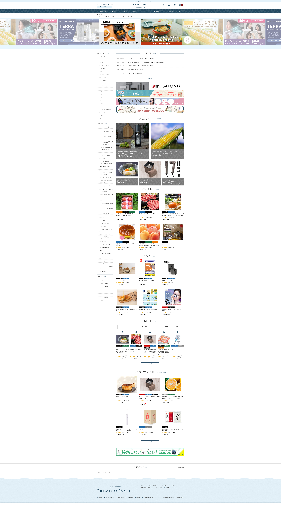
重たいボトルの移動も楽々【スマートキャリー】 (106, 254)
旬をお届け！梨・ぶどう (105, 177)
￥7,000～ (102, 300)
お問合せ (167, 487)
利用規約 (138, 497)
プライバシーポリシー (110, 497)
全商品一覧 (103, 11)
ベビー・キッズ (103, 112)
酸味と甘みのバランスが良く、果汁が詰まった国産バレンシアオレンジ (106, 172)
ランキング (144, 11)
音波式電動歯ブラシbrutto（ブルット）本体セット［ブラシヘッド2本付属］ (126, 429)
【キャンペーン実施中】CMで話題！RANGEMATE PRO (106, 162)
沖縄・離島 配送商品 (158, 11)
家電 (101, 106)
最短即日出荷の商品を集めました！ (106, 204)
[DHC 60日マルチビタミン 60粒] (150, 268)
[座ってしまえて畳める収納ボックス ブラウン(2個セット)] (150, 339)
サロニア (114, 16)
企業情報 (100, 497)
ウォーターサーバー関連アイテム (106, 267)
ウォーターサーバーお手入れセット (106, 209)
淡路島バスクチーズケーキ (122, 396)
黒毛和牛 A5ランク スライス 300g (147, 213)
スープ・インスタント (105, 86)
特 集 (125, 11)
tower (101, 250)
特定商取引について (122, 497)
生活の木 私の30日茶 (105, 234)
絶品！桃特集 (103, 158)
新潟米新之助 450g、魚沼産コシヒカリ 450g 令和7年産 (173, 429)
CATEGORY (103, 53)
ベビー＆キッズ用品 (104, 223)
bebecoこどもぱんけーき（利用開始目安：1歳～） (126, 310)
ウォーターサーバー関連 (105, 109)
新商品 (134, 11)
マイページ (169, 7)
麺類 (101, 71)
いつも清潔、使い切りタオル (106, 213)
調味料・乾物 (103, 77)
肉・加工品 (102, 62)
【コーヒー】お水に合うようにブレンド (106, 185)
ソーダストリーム (107, 16)
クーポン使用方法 (163, 485)
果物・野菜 (102, 68)
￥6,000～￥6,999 (104, 297)
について (174, 11)
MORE (150, 78)
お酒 (101, 91)
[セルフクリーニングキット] (150, 417)
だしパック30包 (166, 244)
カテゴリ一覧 (115, 11)
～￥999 (101, 280)
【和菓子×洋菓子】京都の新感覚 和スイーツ (106, 181)
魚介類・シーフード (104, 65)
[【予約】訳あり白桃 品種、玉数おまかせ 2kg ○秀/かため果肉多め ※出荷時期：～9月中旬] (164, 339)
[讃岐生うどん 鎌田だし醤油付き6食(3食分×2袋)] (122, 339)
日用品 (101, 94)
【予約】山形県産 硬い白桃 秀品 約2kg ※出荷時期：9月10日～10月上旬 (126, 214)
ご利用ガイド (173, 485)
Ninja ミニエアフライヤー (168, 280)
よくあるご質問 (159, 487)
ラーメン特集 (103, 226)
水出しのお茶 (103, 220)
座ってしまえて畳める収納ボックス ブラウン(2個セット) (150, 350)
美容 (101, 97)
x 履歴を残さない (180, 467)
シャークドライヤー (122, 16)
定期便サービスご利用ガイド (146, 487)
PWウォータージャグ (104, 247)
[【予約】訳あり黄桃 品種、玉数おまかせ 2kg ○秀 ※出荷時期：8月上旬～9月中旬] (150, 232)
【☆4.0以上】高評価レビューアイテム (106, 237)
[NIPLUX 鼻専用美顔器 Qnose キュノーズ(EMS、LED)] (173, 297)
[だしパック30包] (173, 232)
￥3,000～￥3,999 (104, 289)
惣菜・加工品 (103, 80)
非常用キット (174, 349)
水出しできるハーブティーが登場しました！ (106, 199)
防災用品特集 (103, 241)
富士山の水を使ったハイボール (106, 230)
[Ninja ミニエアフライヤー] (173, 268)
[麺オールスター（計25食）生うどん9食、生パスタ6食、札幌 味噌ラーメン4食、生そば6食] (173, 201)
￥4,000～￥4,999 (104, 292)
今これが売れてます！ (105, 263)
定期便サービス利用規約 (148, 497)
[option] (128, 32)
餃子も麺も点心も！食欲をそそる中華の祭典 (106, 190)
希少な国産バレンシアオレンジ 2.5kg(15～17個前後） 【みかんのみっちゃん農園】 (172, 397)
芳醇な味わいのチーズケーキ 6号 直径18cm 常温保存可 (126, 244)
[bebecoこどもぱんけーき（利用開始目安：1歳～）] (127, 297)
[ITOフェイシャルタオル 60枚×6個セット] (150, 297)
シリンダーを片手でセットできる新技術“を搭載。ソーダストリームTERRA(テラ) (106, 142)
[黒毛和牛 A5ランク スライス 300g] (150, 201)
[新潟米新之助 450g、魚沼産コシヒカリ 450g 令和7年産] (173, 417)
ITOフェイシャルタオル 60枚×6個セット (149, 309)
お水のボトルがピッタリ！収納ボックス (106, 216)
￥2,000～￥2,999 (104, 286)
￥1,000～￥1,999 (104, 283)
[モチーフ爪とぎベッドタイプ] (127, 268)
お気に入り (175, 7)
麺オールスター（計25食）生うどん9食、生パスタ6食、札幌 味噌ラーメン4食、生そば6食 (173, 214)
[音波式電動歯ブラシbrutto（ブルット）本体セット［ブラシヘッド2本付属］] (127, 417)
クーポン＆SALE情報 (104, 127)
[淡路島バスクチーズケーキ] (127, 384)
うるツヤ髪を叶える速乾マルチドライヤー (106, 137)
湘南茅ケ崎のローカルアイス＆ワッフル (106, 195)
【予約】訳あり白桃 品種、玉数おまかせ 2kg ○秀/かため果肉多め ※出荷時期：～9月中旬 (163, 350)
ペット (101, 118)
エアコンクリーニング (105, 244)
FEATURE (102, 123)
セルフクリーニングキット (145, 429)
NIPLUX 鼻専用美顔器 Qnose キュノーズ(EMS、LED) (171, 310)
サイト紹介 (143, 485)
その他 (101, 115)
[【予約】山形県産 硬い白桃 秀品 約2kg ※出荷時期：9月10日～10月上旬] (127, 201)
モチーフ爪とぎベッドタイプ (123, 280)
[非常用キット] (177, 339)
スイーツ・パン (103, 83)
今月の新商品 (103, 271)
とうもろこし (131, 16)
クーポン (99, 16)
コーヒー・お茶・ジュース (106, 89)
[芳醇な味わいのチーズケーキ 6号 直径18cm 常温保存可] (127, 232)
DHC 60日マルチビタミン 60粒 (146, 280)
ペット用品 (102, 261)
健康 (101, 100)
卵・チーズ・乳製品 (104, 74)
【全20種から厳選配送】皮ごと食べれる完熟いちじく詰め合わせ (106, 149)
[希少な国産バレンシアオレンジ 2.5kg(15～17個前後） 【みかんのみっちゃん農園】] (173, 384)
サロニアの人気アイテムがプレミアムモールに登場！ (106, 154)
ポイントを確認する (153, 485)
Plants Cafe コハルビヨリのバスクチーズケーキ (106, 167)
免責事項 (131, 497)
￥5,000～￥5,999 (104, 295)
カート (180, 7)
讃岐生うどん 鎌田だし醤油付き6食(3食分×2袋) (122, 350)
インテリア (102, 103)
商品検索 (163, 7)
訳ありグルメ (103, 258)
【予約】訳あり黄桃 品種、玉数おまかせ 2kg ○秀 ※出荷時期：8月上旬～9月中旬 (149, 244)
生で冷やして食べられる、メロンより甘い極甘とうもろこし (106, 131)
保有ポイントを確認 (103, 4)
